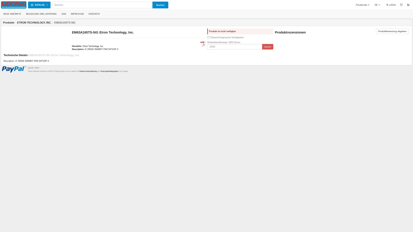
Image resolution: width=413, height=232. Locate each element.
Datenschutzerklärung (88, 71)
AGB (63, 14)
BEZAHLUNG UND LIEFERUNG (41, 14)
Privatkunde (361, 5)
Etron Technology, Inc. (93, 46)
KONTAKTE (94, 14)
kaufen (267, 46)
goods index (33, 68)
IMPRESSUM (77, 14)
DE (376, 5)
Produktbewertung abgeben (392, 31)
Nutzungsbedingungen (109, 71)
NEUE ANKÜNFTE (12, 14)
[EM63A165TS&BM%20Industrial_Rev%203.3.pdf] (203, 44)
